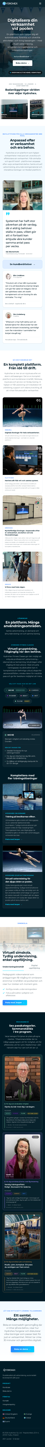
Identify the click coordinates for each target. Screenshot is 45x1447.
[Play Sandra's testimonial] (22, 1079)
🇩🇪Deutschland (9, 1418)
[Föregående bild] (6, 797)
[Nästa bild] (39, 797)
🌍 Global (27, 1418)
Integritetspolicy (9, 1404)
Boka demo (22, 63)
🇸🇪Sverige (28, 1414)
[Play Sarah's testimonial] (22, 1156)
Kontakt (6, 1401)
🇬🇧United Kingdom (10, 1414)
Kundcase (6, 1387)
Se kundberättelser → (22, 57)
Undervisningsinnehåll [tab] (13, 967)
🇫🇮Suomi (6, 1422)
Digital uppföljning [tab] (34, 966)
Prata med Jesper (13, 839)
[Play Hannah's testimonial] (22, 1237)
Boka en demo (22, 1349)
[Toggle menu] (40, 3)
